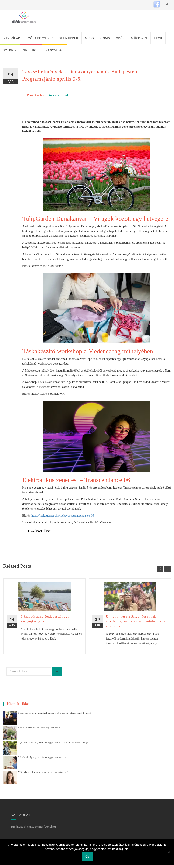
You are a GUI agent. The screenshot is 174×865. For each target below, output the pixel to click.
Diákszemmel (57, 95)
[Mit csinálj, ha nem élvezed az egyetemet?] (10, 777)
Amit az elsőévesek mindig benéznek (40, 727)
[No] (169, 852)
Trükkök (31, 50)
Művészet (139, 38)
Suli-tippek (68, 38)
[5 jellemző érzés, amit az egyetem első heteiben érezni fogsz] (10, 747)
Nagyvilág (54, 50)
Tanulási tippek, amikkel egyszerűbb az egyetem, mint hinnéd (54, 712)
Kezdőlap (11, 38)
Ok (87, 856)
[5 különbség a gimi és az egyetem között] (10, 762)
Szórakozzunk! (40, 38)
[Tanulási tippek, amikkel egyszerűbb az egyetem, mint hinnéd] (10, 717)
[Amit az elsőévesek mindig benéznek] (10, 732)
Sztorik (10, 50)
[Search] (57, 671)
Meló (89, 38)
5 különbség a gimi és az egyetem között (42, 757)
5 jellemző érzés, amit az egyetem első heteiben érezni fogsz (54, 742)
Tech (158, 38)
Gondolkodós (112, 38)
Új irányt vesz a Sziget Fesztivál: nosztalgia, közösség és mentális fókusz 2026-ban (136, 621)
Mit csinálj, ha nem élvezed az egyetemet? (43, 772)
